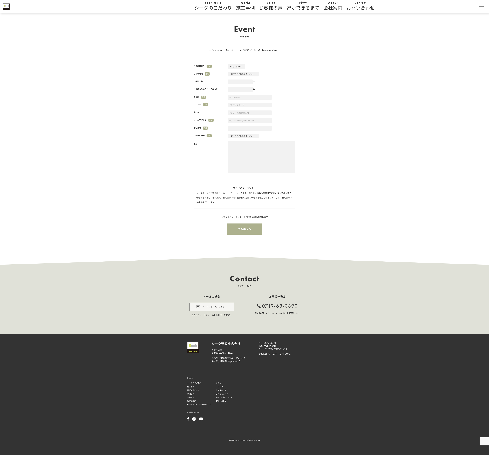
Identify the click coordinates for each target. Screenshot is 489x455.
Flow (303, 6)
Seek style (213, 6)
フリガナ (200, 104)
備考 (195, 144)
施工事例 (190, 387)
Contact (361, 6)
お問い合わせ (221, 401)
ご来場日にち (202, 66)
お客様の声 (191, 401)
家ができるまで (193, 390)
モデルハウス (221, 390)
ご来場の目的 (202, 135)
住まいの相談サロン (224, 397)
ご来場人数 (198, 81)
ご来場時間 (201, 74)
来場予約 (190, 394)
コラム (218, 383)
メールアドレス (203, 120)
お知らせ (190, 397)
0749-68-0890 (280, 306)
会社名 (196, 112)
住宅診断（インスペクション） (199, 404)
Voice (271, 6)
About (333, 6)
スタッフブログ (222, 387)
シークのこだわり (194, 383)
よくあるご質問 (222, 394)
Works (245, 6)
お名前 (199, 97)
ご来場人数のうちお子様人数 (206, 89)
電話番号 (200, 128)
